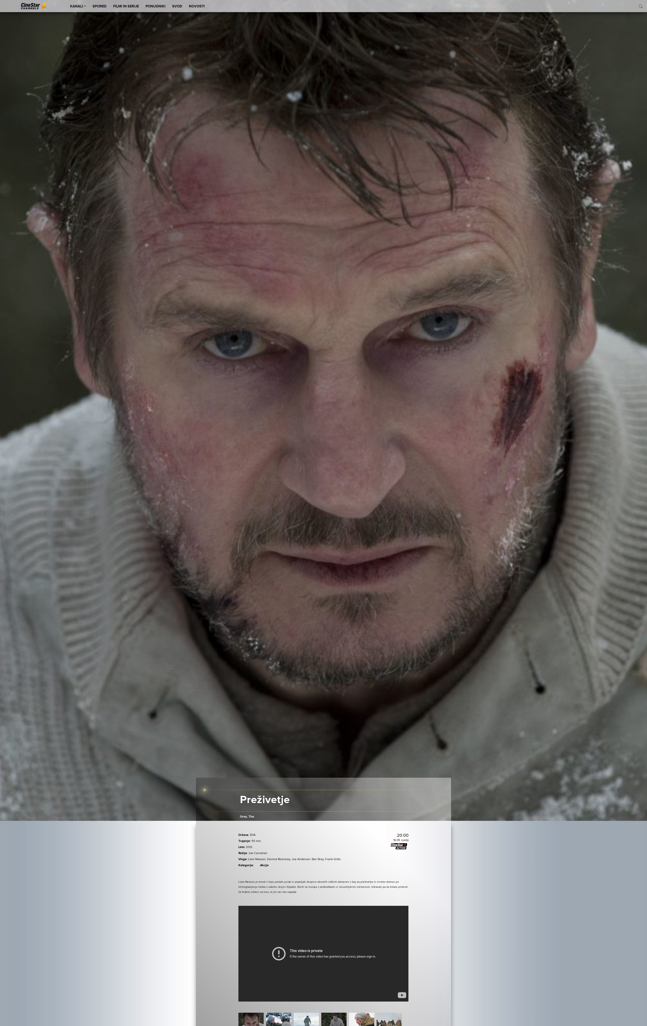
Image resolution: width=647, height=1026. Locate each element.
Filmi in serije (126, 6)
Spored (99, 6)
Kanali (76, 6)
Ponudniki (155, 6)
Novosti (197, 6)
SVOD (177, 6)
